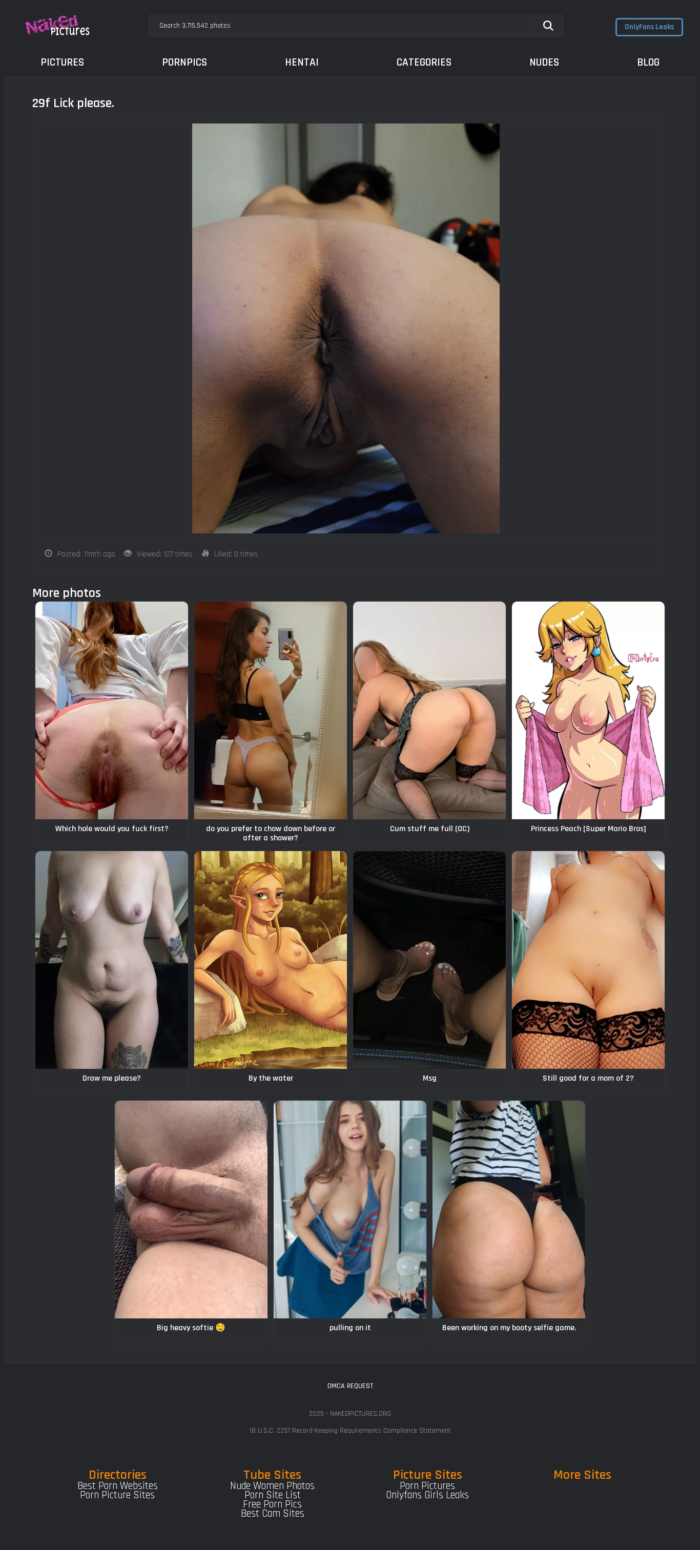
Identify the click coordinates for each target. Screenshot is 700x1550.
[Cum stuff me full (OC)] (429, 710)
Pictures (62, 62)
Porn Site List (272, 1495)
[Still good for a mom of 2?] (588, 960)
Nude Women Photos (272, 1486)
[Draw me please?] (111, 960)
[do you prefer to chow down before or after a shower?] (270, 710)
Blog (648, 62)
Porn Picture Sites (117, 1495)
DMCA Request (350, 1386)
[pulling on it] (350, 1209)
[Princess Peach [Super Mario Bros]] (588, 710)
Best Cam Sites (272, 1513)
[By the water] (270, 960)
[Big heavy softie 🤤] (191, 1209)
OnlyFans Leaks (649, 27)
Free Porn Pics (272, 1504)
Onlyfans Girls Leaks (427, 1495)
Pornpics (184, 62)
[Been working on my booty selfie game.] (509, 1209)
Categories (424, 62)
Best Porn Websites (117, 1486)
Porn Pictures (427, 1486)
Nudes (544, 62)
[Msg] (429, 960)
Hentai (302, 62)
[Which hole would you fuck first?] (111, 710)
